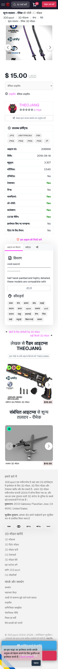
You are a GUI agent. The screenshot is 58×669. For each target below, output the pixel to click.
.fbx (38, 135)
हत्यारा (26, 303)
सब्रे (10, 319)
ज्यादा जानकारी (27, 656)
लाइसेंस (8, 602)
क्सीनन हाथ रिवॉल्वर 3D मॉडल (17, 402)
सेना (18, 303)
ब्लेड (34, 303)
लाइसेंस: (12, 94)
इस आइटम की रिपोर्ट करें (31, 239)
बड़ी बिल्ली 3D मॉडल (39, 335)
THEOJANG (29, 105)
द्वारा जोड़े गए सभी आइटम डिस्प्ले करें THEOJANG (29, 356)
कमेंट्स (28, 247)
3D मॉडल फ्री (11, 549)
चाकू (19, 314)
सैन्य (36, 314)
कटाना (11, 314)
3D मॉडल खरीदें (14, 534)
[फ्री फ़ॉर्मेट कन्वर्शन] (47, 141)
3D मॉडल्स (10, 539)
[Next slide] (50, 47)
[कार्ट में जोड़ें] (42, 395)
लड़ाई (42, 303)
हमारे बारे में (11, 476)
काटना (11, 308)
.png (11, 141)
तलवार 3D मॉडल (12, 463)
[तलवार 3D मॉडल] (29, 443)
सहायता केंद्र (11, 592)
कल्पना (37, 308)
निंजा (44, 314)
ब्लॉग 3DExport (12, 570)
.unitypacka (25, 135)
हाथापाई (28, 314)
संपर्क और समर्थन (14, 582)
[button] (48, 385)
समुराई (18, 319)
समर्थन (8, 587)
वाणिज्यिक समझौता (13, 607)
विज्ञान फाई (29, 319)
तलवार (39, 319)
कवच (11, 303)
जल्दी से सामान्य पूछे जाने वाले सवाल (21, 597)
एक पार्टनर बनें (11, 564)
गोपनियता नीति (11, 612)
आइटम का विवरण (14, 247)
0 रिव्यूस (37, 110)
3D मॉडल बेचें (11, 559)
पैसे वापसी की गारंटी (13, 623)
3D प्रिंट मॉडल (12, 544)
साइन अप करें (49, 4)
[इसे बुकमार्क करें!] (48, 395)
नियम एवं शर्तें (10, 618)
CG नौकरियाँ (10, 575)
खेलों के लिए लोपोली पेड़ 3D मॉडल (24, 332)
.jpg (11, 135)
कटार (20, 308)
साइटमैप (49, 638)
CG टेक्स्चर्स (10, 554)
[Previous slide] (8, 47)
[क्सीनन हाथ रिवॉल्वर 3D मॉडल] (29, 382)
